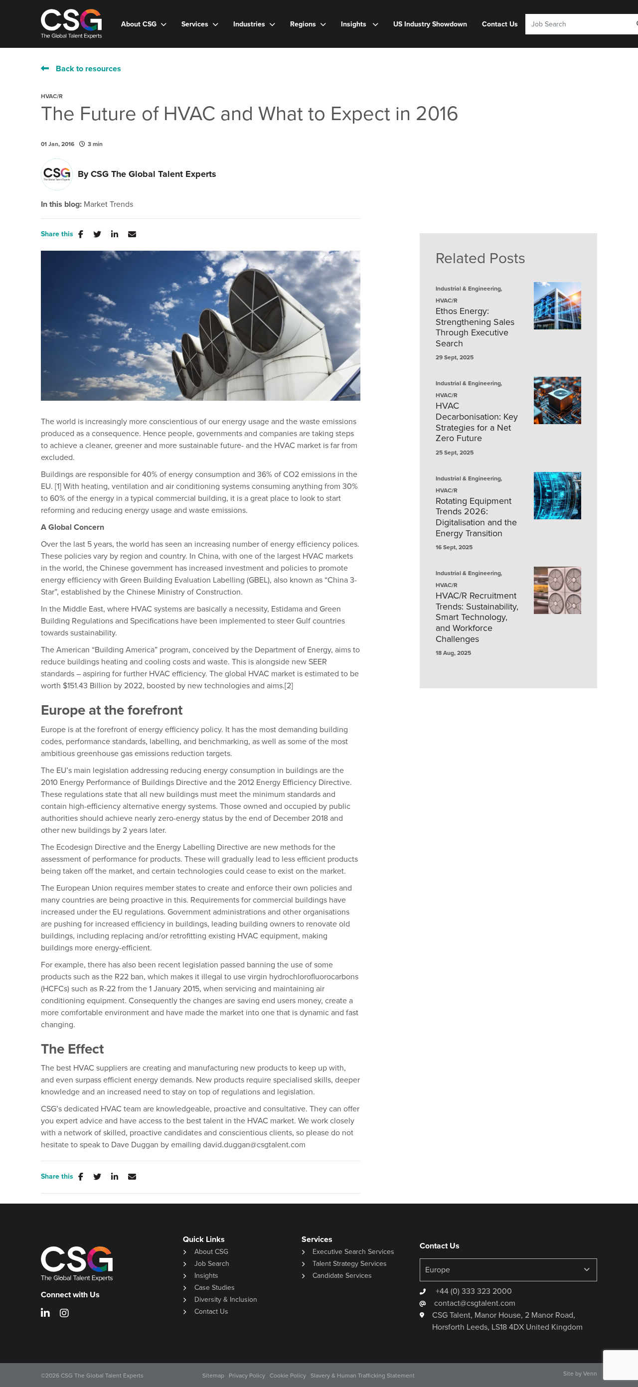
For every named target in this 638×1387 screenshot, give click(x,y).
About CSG (211, 1251)
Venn (590, 1373)
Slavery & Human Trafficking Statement (363, 1375)
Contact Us (500, 24)
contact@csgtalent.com (474, 1303)
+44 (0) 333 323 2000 (473, 1291)
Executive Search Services (353, 1251)
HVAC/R (52, 96)
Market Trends (108, 204)
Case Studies (214, 1287)
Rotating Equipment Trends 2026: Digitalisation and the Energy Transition (476, 517)
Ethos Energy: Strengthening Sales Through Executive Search (475, 327)
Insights (354, 24)
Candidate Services (342, 1275)
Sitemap (213, 1375)
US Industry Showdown (430, 24)
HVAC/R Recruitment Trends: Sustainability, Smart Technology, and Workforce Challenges (477, 617)
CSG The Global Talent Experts (153, 173)
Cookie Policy (288, 1375)
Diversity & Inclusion (225, 1299)
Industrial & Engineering (468, 288)
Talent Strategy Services (350, 1263)
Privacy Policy (247, 1375)
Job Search (211, 1263)
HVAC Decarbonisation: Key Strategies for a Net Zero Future (477, 422)
